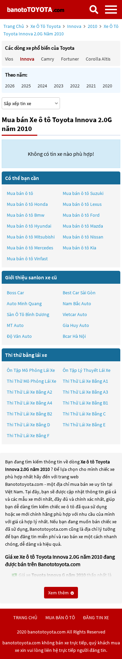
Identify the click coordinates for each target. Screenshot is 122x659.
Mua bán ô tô (20, 193)
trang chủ (25, 617)
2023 (58, 86)
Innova (74, 26)
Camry (47, 59)
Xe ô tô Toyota (45, 26)
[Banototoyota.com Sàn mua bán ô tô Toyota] (35, 9)
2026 (10, 86)
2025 (26, 86)
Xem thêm (59, 593)
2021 (91, 86)
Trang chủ (13, 26)
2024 (42, 86)
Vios (9, 59)
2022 (75, 86)
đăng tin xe (96, 617)
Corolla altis (98, 59)
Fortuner (70, 59)
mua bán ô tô (60, 617)
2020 (107, 86)
